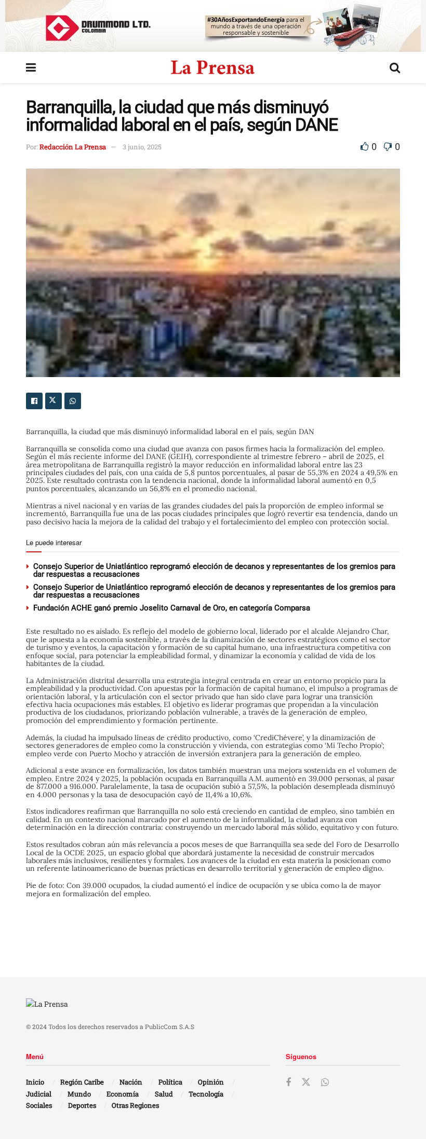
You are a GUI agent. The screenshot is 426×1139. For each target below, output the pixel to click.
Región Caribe (82, 1082)
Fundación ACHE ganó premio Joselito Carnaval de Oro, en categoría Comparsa (171, 608)
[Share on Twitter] (53, 401)
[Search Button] (395, 67)
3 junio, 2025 (142, 146)
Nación (130, 1082)
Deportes (82, 1105)
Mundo (79, 1094)
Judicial (38, 1094)
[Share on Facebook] (34, 401)
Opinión (211, 1082)
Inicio (35, 1082)
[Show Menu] (31, 67)
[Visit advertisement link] (213, 26)
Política (170, 1082)
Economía (122, 1094)
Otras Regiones (135, 1105)
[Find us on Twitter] (306, 1082)
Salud (164, 1094)
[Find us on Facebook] (288, 1083)
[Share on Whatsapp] (72, 401)
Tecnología (206, 1094)
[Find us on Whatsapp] (325, 1083)
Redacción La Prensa (72, 146)
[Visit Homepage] (213, 67)
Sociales (39, 1105)
